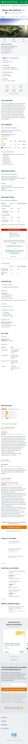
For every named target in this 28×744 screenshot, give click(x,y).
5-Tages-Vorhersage (13, 93)
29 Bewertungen (14, 58)
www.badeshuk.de (5, 53)
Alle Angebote (13, 660)
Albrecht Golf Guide (10, 2)
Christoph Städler (16, 130)
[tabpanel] (14, 642)
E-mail (12, 353)
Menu (26, 2)
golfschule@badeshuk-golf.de (8, 325)
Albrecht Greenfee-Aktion (17, 13)
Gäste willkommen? (7, 72)
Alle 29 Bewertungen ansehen (13, 531)
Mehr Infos (13, 256)
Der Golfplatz (5, 65)
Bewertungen (14, 409)
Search (22, 2)
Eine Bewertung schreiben (14, 527)
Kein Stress (5, 60)
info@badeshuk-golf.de (6, 51)
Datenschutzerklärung (20, 702)
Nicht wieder (6, 62)
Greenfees (5, 79)
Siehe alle (3, 563)
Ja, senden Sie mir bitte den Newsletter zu (14, 689)
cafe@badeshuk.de (5, 296)
